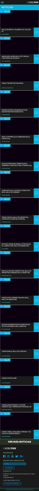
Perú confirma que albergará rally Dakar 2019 (16, 137)
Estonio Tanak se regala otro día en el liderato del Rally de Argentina (16, 245)
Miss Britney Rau (6, 275)
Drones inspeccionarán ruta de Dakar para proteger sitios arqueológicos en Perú (14, 111)
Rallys (6, 11)
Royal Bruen (5, 34)
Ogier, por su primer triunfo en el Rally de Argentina (15, 298)
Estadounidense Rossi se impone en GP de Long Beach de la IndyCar (16, 325)
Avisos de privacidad (12, 489)
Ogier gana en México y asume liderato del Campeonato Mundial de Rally (16, 406)
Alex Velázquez (6, 61)
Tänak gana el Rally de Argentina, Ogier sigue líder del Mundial (15, 218)
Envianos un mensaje (12, 483)
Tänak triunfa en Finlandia (12, 83)
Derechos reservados (26, 489)
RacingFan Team (6, 222)
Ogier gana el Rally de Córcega (14, 351)
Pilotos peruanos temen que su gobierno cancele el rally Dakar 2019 (17, 164)
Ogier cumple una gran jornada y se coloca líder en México (16, 432)
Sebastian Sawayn (7, 409)
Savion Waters (6, 114)
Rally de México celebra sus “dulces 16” (16, 30)
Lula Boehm (5, 248)
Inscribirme (9, 468)
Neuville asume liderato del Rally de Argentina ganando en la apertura (16, 271)
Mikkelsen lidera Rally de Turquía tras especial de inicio (15, 57)
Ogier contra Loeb (9, 378)
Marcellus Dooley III (7, 87)
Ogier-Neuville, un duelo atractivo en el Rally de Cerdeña (16, 191)
